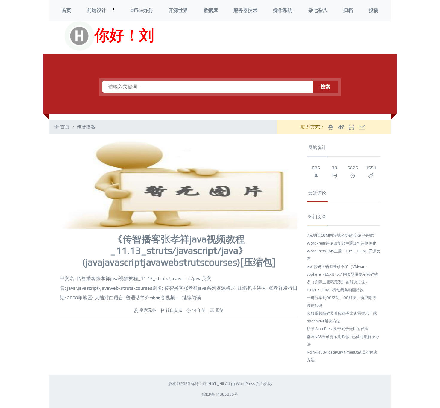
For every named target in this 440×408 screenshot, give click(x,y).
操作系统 (282, 10)
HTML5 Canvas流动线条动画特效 (335, 290)
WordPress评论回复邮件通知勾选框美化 (341, 243)
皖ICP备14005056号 (220, 394)
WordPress (245, 383)
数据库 (211, 10)
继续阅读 (191, 298)
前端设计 (96, 10)
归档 (348, 10)
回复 (219, 310)
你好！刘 (124, 35)
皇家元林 (147, 310)
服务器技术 (245, 10)
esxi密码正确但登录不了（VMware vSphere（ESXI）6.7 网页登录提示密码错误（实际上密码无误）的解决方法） (342, 274)
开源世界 (178, 10)
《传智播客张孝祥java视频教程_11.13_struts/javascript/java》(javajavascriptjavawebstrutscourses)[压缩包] (179, 250)
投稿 (373, 10)
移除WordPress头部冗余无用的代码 (337, 329)
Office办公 (142, 10)
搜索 (325, 87)
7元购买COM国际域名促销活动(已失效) (340, 235)
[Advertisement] (303, 37)
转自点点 (174, 310)
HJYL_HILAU (219, 383)
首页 (66, 10)
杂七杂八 (317, 10)
